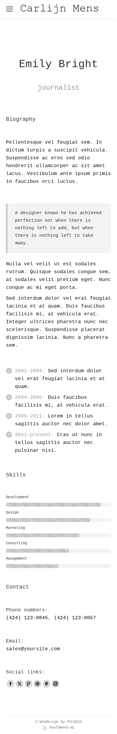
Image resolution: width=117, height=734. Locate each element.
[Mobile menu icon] (9, 9)
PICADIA (74, 722)
